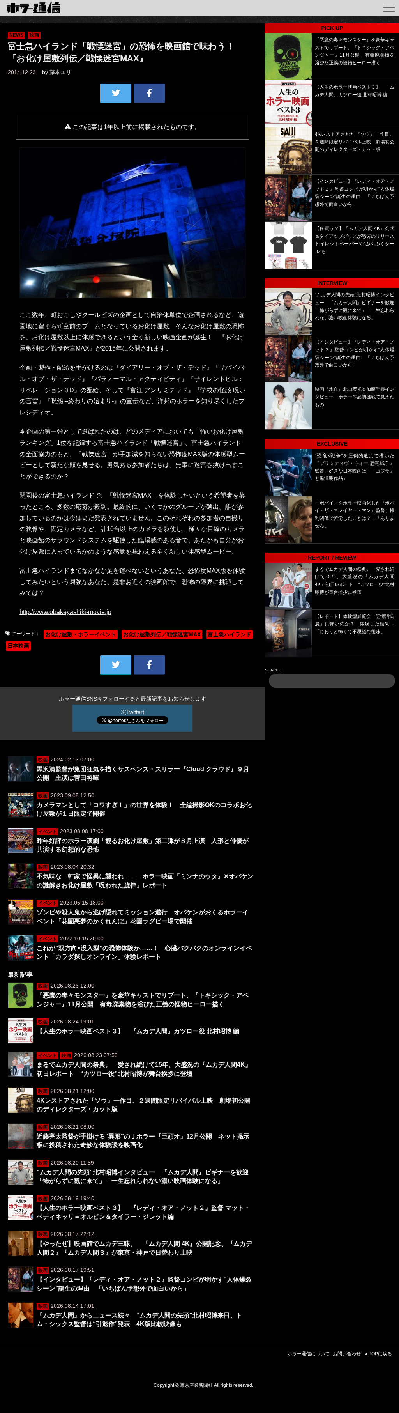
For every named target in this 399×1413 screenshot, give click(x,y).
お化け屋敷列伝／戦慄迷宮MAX (162, 634)
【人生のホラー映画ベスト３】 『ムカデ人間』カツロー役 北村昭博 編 (138, 1031)
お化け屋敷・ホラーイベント (80, 634)
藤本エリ (60, 72)
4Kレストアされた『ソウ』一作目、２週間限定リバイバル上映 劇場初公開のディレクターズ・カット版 (354, 141)
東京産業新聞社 (196, 1385)
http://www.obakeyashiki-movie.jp (65, 612)
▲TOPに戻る (378, 1353)
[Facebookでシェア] (149, 93)
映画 (34, 35)
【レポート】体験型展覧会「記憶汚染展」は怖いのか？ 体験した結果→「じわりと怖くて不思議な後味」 (354, 624)
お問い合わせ (347, 1353)
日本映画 (18, 646)
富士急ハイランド (229, 634)
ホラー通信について (309, 1353)
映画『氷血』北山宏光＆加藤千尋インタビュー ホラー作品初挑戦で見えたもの (354, 396)
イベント (47, 831)
